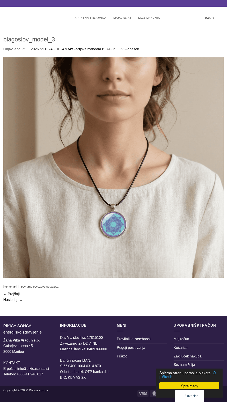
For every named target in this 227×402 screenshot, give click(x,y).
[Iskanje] (182, 17)
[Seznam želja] (196, 18)
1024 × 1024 (54, 49)
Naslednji (13, 300)
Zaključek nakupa (188, 356)
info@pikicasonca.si (33, 369)
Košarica (181, 347)
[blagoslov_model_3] (113, 167)
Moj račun (181, 339)
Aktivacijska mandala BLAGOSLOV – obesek (103, 49)
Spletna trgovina (90, 18)
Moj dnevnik (149, 18)
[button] (189, 18)
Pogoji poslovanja (131, 347)
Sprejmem (189, 385)
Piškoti (122, 356)
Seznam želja (184, 365)
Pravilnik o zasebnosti (134, 339)
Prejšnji (11, 294)
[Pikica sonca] (35, 17)
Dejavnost (122, 18)
